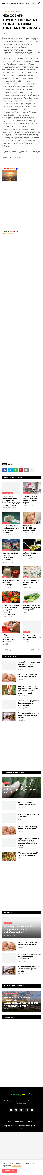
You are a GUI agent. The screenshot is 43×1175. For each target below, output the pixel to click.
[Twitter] (10, 470)
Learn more (16, 1166)
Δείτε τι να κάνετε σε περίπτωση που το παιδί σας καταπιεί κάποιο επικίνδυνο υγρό (28, 689)
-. (10, 231)
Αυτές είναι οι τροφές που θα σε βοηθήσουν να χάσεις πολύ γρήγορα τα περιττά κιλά (11, 500)
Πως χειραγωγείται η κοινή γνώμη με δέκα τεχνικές (32, 637)
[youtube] (21, 1110)
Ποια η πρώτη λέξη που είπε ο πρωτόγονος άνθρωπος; (10, 556)
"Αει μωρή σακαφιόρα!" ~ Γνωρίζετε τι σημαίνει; (28, 854)
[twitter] (16, 1110)
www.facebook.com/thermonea (14, 233)
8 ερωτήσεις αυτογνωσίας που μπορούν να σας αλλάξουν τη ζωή (29, 664)
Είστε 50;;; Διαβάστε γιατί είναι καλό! (29, 815)
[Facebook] (4, 470)
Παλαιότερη (34, 650)
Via (3, 163)
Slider (18, 11)
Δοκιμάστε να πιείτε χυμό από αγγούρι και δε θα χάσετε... (32, 607)
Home (10, 1121)
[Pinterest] (21, 470)
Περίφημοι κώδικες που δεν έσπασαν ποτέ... (31, 582)
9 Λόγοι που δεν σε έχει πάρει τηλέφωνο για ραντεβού (10, 638)
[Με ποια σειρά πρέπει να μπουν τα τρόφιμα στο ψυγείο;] (9, 716)
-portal (10, 169)
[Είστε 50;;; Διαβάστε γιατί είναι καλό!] (9, 818)
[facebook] (11, 1110)
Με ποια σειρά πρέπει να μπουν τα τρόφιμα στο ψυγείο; (28, 715)
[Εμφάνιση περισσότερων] (31, 470)
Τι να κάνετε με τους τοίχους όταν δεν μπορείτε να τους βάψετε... (31, 499)
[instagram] (27, 1110)
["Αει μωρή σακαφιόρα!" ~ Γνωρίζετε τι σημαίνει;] (9, 856)
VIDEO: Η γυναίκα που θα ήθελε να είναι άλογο (28, 803)
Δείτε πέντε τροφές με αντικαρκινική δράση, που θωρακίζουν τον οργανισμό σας (10, 609)
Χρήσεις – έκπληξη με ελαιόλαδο (30, 554)
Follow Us (31, 1121)
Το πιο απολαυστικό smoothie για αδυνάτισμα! (10, 582)
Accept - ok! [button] (9, 1171)
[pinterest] (32, 1110)
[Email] (26, 470)
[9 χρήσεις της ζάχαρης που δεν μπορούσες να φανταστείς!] (9, 704)
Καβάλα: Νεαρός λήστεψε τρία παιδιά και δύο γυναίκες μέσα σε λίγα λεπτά (28, 842)
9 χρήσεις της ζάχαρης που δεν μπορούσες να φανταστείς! (29, 703)
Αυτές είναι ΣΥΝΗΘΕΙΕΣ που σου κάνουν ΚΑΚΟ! (31, 528)
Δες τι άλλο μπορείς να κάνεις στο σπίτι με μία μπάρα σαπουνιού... (10, 529)
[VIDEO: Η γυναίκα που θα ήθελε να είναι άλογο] (9, 805)
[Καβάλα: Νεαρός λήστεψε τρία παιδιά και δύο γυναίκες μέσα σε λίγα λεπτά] (9, 842)
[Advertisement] (21, 203)
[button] (3, 4)
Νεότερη (7, 650)
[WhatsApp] (15, 470)
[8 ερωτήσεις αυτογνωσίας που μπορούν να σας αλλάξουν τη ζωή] (9, 665)
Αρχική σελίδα (8, 11)
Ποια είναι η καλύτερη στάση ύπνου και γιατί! (27, 675)
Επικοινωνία (20, 1121)
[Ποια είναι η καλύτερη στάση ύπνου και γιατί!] (9, 677)
